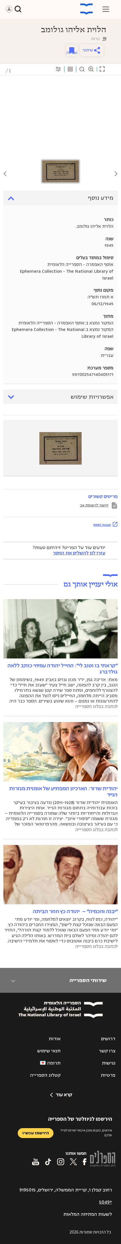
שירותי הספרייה (88, 980)
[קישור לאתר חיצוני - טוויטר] (73, 1161)
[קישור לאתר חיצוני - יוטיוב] (35, 1161)
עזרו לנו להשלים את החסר (79, 553)
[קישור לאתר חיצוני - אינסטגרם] (60, 1161)
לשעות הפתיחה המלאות (87, 1214)
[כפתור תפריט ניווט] (106, 9)
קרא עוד (64, 1094)
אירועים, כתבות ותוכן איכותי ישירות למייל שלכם (86, 1132)
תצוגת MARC (102, 525)
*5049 (105, 1202)
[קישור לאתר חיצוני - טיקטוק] (48, 1161)
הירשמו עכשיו (35, 1133)
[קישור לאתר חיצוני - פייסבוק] (84, 1161)
